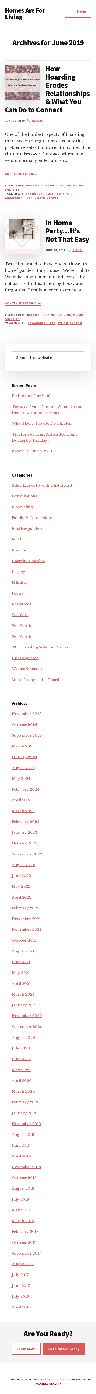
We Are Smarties (27, 668)
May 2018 (21, 1210)
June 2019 (21, 1145)
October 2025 (24, 724)
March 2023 (23, 811)
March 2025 (23, 746)
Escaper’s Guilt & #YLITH (35, 451)
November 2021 (26, 929)
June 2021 (21, 962)
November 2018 (26, 1167)
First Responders (27, 528)
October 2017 (24, 1242)
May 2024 (21, 778)
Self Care (20, 615)
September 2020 (27, 1027)
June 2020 (21, 1059)
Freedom (33, 185)
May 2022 (21, 886)
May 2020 (21, 1070)
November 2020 (27, 1016)
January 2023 (24, 832)
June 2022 (21, 875)
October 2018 (24, 1177)
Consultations (24, 496)
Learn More (26, 1348)
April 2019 (21, 1156)
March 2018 (23, 1221)
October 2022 (24, 843)
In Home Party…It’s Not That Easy (67, 231)
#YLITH (39, 198)
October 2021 (24, 940)
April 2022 (21, 897)
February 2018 (25, 1231)
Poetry (18, 593)
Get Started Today (63, 1348)
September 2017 (26, 1253)
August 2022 (23, 865)
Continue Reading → (23, 174)
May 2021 (21, 972)
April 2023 (21, 800)
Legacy (18, 571)
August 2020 (23, 1037)
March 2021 (23, 994)
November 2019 (26, 1124)
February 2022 (25, 908)
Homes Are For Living (25, 13)
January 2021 (24, 1005)
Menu (81, 11)
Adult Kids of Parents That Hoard (42, 485)
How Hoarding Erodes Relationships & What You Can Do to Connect (47, 89)
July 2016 (20, 1296)
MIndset (19, 582)
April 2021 (21, 983)
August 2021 (23, 951)
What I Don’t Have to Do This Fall (42, 423)
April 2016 (21, 1307)
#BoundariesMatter (44, 193)
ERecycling (22, 507)
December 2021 (26, 919)
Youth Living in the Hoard (35, 679)
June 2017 (21, 1285)
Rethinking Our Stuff (31, 396)
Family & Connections (32, 518)
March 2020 (23, 1091)
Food (16, 539)
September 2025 (27, 735)
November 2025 (26, 713)
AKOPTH (53, 198)
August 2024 (23, 768)
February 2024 (25, 789)
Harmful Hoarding (56, 185)
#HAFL (67, 193)
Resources (21, 604)
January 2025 (24, 757)
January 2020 (25, 1113)
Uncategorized (25, 658)
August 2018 (23, 1188)
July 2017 (20, 1274)
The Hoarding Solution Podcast (40, 647)
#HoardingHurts (19, 198)
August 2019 (23, 1134)
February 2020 (26, 1102)
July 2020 (21, 1048)
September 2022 (27, 854)
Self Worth (21, 625)
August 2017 (23, 1264)
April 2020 (22, 1080)
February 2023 (25, 821)
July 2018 (20, 1199)
